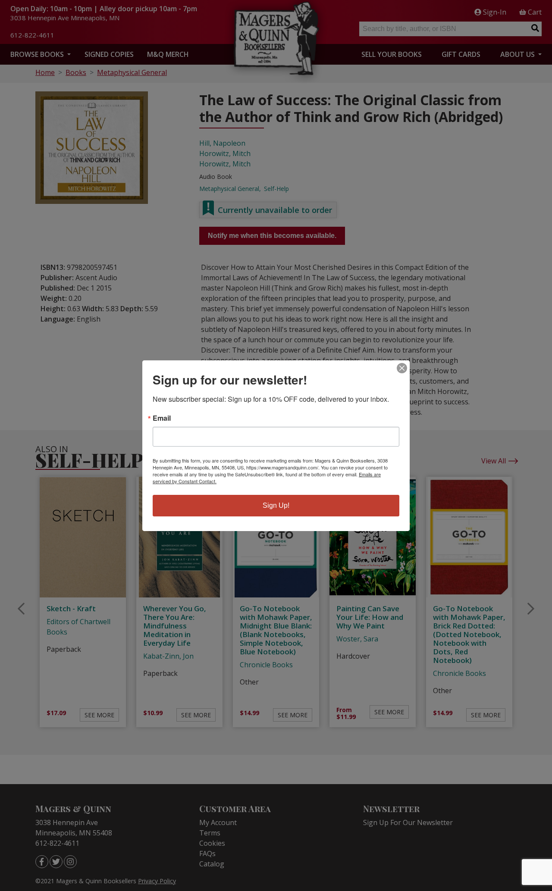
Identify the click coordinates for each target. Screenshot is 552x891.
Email (162, 418)
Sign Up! (276, 505)
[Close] (402, 368)
